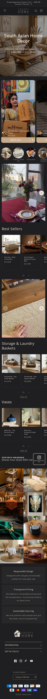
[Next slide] (41, 193)
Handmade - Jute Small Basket (10, 377)
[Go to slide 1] (19, 225)
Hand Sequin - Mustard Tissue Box (30, 259)
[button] (4, 10)
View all (23, 397)
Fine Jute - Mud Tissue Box (9, 258)
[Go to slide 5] (29, 340)
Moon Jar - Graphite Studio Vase (30, 432)
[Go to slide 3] (25, 225)
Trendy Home (26, 694)
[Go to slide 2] (22, 225)
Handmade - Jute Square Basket (30, 377)
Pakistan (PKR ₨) (22, 677)
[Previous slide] (5, 193)
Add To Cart (15, 140)
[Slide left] (18, 275)
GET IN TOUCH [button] (12, 651)
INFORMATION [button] (12, 645)
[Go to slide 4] (27, 225)
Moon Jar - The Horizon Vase (9, 431)
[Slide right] (28, 275)
